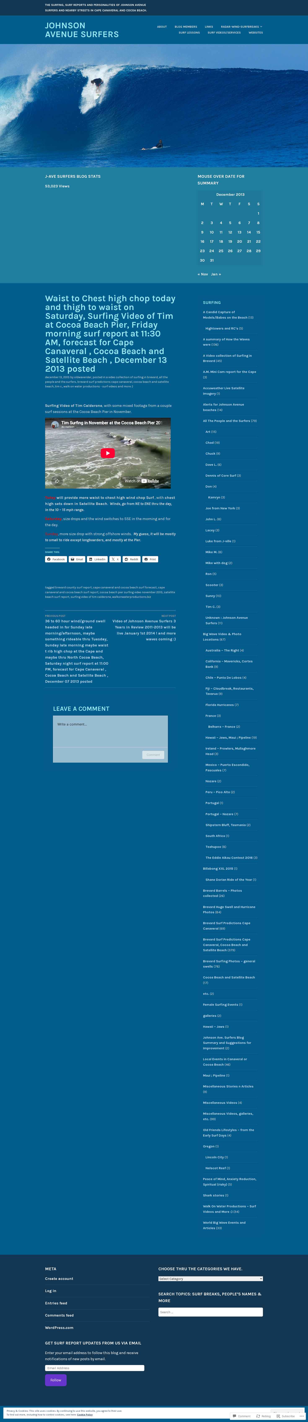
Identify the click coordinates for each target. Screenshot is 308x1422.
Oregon (209, 1146)
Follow (55, 1380)
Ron (209, 574)
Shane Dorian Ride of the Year (229, 880)
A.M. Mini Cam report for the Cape (229, 372)
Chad (210, 443)
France (211, 716)
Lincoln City (215, 1157)
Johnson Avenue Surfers (82, 29)
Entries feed (56, 1303)
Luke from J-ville (218, 541)
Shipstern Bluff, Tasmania (226, 825)
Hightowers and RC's (222, 328)
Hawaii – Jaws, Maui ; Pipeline (228, 738)
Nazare (211, 781)
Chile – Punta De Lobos (224, 678)
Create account (59, 1278)
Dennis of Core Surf (221, 475)
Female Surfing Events (220, 1005)
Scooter (212, 585)
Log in (50, 1290)
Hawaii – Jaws (213, 1027)
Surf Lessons (189, 32)
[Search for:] (210, 1312)
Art (208, 432)
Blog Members (186, 27)
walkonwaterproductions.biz (131, 597)
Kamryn (214, 497)
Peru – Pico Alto (218, 792)
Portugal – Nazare (219, 814)
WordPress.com (59, 1327)
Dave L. (211, 465)
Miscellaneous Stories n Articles (228, 1086)
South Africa (215, 836)
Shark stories (213, 1195)
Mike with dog (217, 563)
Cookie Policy (85, 1414)
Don (209, 486)
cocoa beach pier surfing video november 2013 (131, 592)
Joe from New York (220, 508)
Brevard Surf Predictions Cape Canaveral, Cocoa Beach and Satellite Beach (226, 944)
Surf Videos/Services (224, 32)
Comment (153, 754)
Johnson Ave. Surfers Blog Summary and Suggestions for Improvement (227, 1042)
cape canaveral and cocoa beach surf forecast (125, 587)
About (162, 27)
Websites (256, 32)
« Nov (203, 274)
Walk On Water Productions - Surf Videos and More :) (98, 386)
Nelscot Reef (216, 1168)
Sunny (210, 596)
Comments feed (59, 1315)
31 (212, 260)
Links (209, 27)
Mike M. (211, 552)
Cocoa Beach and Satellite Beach (229, 977)
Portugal (212, 803)
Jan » (216, 274)
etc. (206, 994)
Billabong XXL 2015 (218, 869)
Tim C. (58, 386)
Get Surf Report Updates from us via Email (93, 1343)
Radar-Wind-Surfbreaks (240, 27)
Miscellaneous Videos (220, 1103)
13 (239, 232)
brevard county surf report (73, 587)
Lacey (210, 530)
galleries (209, 1016)
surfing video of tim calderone (91, 597)
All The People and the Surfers (226, 421)
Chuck (210, 453)
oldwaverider (82, 377)
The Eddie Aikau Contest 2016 (229, 858)
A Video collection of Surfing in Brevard (132, 377)
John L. (211, 519)
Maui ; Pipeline (214, 1075)
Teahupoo (213, 847)
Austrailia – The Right (222, 650)
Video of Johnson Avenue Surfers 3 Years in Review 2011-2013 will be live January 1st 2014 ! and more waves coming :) (144, 628)
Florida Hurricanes (220, 705)
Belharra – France (221, 727)
